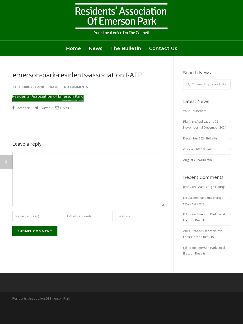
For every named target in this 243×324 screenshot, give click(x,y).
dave (54, 87)
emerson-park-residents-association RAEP (77, 74)
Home (73, 48)
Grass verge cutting (210, 187)
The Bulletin (125, 48)
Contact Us (163, 48)
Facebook (22, 108)
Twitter (44, 108)
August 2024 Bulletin (197, 160)
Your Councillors (194, 111)
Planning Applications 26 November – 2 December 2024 (204, 124)
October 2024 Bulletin (198, 149)
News (96, 48)
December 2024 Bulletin (200, 138)
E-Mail (64, 108)
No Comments (76, 87)
